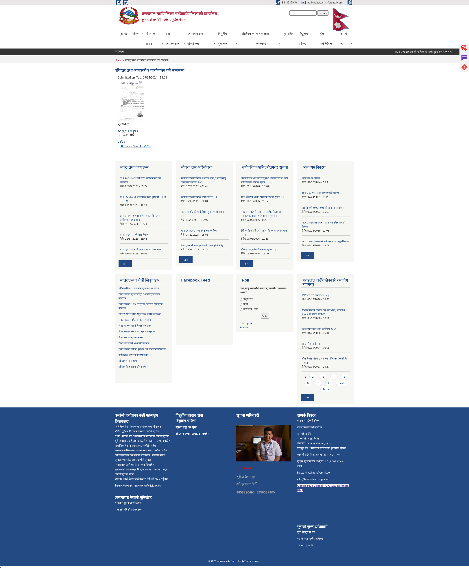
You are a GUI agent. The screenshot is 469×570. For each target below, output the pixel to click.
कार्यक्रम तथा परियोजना (195, 38)
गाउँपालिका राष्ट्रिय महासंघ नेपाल (133, 354)
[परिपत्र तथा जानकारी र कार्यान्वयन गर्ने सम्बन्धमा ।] (132, 100)
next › (342, 382)
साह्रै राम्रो (248, 298)
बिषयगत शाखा (150, 38)
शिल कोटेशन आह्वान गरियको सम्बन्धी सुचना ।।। (263, 196)
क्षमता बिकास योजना (311, 343)
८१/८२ (121, 141)
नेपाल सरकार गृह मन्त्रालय (131, 337)
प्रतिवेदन (245, 34)
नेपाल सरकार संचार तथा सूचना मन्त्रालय (137, 331)
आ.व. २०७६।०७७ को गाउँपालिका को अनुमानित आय (326, 241)
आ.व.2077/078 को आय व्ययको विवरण (320, 192)
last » (326, 389)
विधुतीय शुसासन (222, 38)
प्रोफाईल (288, 34)
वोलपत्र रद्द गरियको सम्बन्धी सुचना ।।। (259, 249)
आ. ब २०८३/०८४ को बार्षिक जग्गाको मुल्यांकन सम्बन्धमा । (417, 51)
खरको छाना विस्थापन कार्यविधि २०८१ (319, 328)
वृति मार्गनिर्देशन (326, 38)
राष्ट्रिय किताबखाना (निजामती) (133, 366)
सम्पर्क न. (344, 38)
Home (118, 60)
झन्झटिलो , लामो (250, 309)
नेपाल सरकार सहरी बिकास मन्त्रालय (135, 325)
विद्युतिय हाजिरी (303, 38)
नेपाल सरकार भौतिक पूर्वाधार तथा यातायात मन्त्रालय (142, 349)
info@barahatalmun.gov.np (313, 479)
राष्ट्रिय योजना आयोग (128, 360)
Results (244, 327)
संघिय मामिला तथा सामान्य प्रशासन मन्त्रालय (139, 288)
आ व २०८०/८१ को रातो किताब (134, 234)
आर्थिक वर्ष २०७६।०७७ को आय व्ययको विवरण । (325, 207)
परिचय (136, 34)
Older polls (246, 323)
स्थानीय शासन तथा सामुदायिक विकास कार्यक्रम (140, 313)
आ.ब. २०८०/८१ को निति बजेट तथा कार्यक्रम (140, 249)
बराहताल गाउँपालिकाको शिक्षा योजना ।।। (200, 196)
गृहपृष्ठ (123, 34)
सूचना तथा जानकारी (262, 38)
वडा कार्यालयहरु (172, 38)
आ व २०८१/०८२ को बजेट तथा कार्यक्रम (199, 230)
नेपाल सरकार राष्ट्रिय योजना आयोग (135, 319)
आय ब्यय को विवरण (311, 178)
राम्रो (245, 304)
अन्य (125, 263)
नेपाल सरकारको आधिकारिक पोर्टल (134, 343)
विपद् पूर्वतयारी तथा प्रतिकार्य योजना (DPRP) (202, 245)
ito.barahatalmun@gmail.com (314, 472)
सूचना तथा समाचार (128, 130)
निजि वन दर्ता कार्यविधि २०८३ (315, 295)
